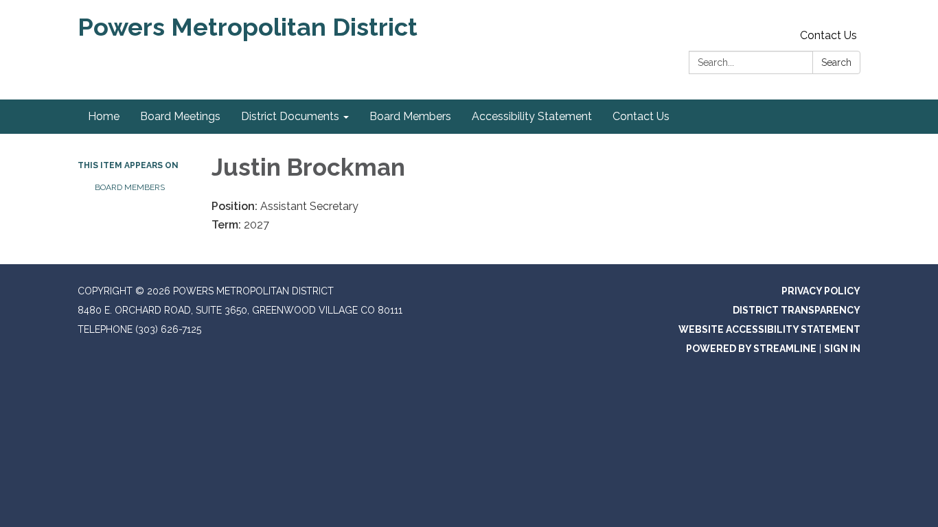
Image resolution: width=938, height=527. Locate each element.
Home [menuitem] (103, 116)
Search (836, 62)
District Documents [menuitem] (290, 116)
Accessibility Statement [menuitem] (532, 116)
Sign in (842, 348)
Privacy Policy (820, 290)
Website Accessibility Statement (769, 329)
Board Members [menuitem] (410, 116)
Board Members (130, 187)
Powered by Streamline (751, 348)
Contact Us (828, 35)
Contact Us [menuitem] (641, 116)
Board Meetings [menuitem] (180, 116)
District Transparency (796, 310)
